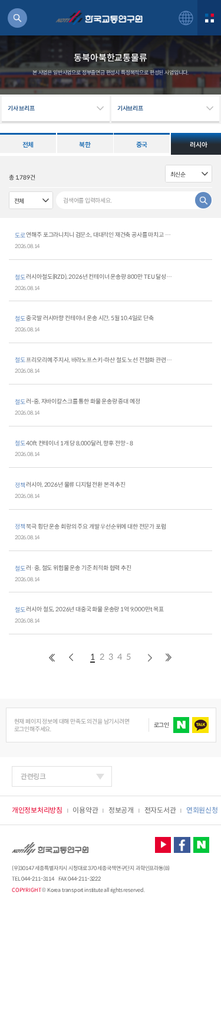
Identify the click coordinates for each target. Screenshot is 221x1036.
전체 (28, 145)
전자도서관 (160, 810)
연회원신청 (202, 810)
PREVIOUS (52, 657)
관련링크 (33, 776)
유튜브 (163, 845)
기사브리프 (130, 108)
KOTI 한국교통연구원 (98, 18)
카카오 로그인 (200, 725)
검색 (203, 200)
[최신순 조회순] (188, 174)
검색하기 (17, 18)
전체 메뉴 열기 (209, 17)
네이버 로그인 (181, 725)
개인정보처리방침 (37, 810)
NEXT (150, 657)
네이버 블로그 (201, 845)
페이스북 (182, 845)
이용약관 (85, 810)
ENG (186, 18)
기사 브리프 (21, 108)
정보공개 (121, 810)
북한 (84, 145)
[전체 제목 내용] (31, 200)
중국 (141, 145)
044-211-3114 (37, 878)
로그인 (161, 725)
